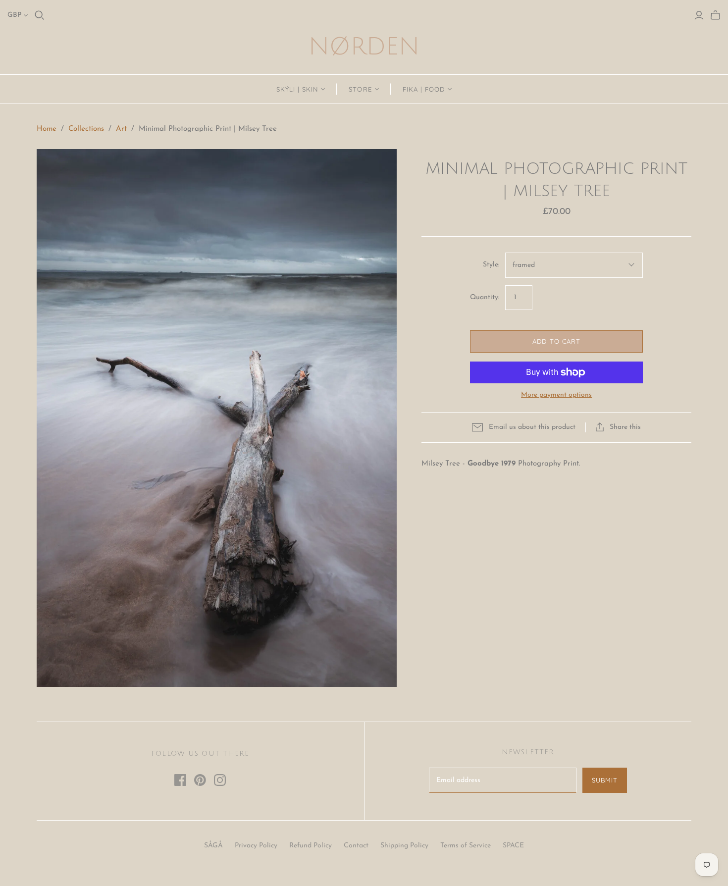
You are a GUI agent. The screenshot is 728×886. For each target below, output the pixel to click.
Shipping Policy (404, 845)
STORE (360, 89)
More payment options (556, 395)
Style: (491, 264)
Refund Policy (310, 845)
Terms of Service (465, 845)
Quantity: (484, 297)
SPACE (513, 845)
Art (121, 129)
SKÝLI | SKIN (297, 89)
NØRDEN (364, 47)
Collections (86, 129)
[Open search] (40, 15)
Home (46, 129)
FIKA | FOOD (424, 89)
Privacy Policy (256, 845)
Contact (356, 845)
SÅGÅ (213, 845)
